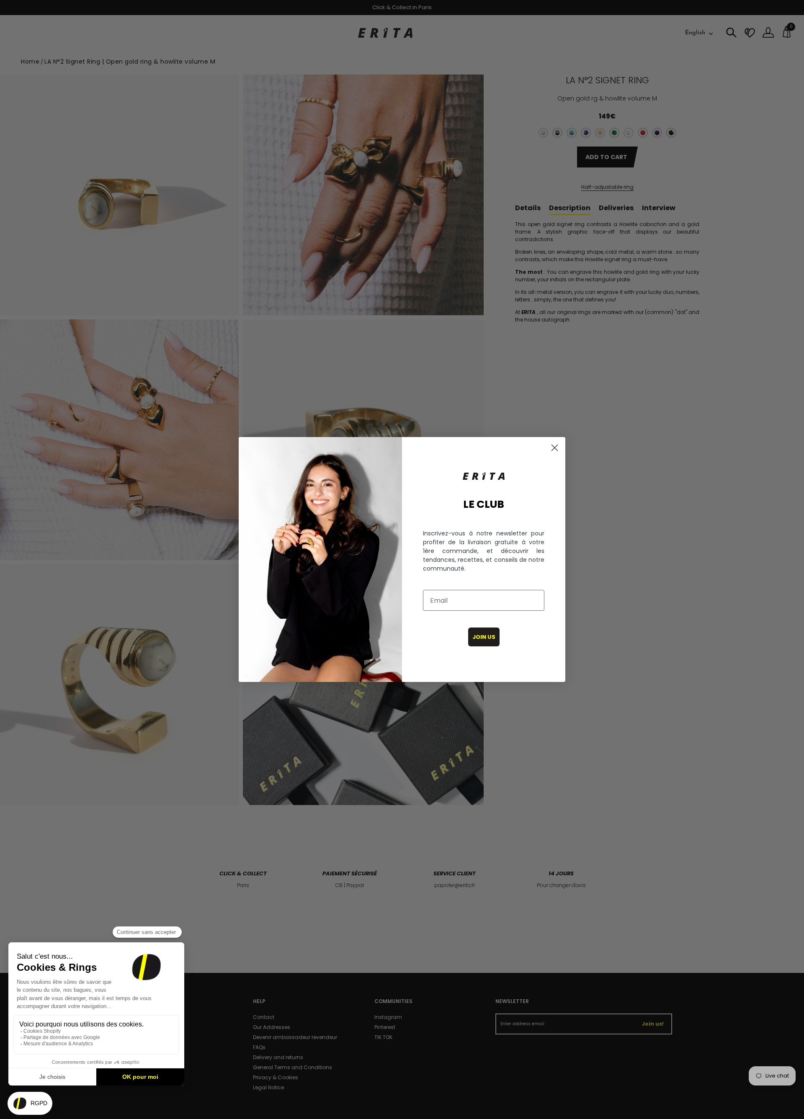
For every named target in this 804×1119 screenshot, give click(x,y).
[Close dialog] (554, 447)
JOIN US (483, 637)
